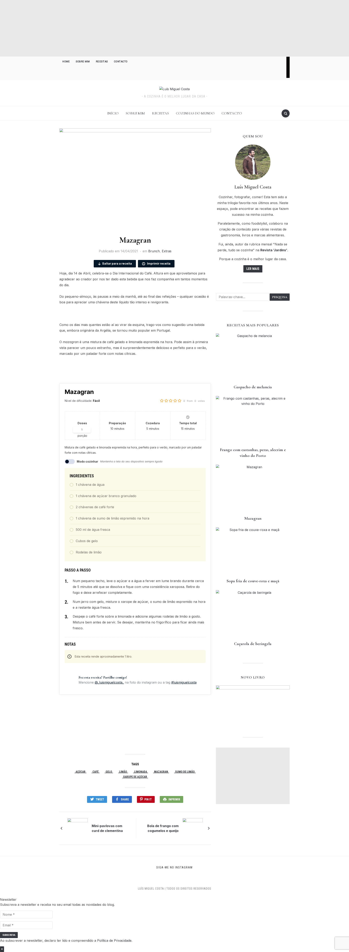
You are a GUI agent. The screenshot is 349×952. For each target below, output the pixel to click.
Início (113, 113)
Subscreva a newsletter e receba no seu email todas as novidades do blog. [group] (57, 905)
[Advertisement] (174, 28)
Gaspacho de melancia (253, 387)
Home (66, 61)
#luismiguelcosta (184, 682)
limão (123, 771)
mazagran (161, 771)
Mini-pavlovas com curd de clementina (107, 828)
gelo (109, 771)
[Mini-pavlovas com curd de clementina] (77, 828)
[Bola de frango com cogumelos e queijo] (193, 828)
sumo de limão (185, 771)
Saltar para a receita (117, 263)
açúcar (80, 771)
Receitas (102, 61)
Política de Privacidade (114, 940)
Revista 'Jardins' (273, 250)
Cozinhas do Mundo (195, 113)
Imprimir (174, 799)
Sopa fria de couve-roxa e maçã (252, 580)
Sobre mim (83, 61)
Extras (166, 251)
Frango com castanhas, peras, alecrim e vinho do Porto (253, 452)
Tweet (100, 799)
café (96, 771)
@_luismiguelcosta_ (109, 682)
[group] (174, 914)
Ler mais (252, 269)
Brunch (154, 251)
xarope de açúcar (135, 776)
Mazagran (252, 518)
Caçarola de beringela (252, 643)
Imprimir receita (158, 263)
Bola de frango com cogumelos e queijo (163, 828)
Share (125, 799)
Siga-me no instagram (174, 867)
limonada (140, 771)
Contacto (121, 61)
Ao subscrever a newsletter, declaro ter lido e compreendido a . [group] (66, 940)
